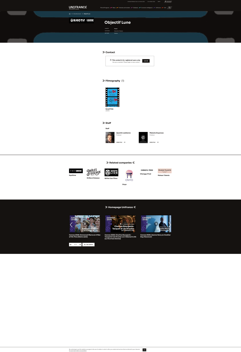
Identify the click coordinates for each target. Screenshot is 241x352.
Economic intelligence (147, 7)
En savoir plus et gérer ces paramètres (78, 350)
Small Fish (109, 109)
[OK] (144, 349)
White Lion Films (111, 178)
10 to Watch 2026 (151, 1)
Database (135, 7)
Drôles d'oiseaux (93, 178)
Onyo (124, 184)
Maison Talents (163, 175)
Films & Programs (104, 7)
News (114, 7)
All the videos (88, 244)
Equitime (72, 175)
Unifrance (158, 7)
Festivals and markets (124, 7)
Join (165, 7)
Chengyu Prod (145, 174)
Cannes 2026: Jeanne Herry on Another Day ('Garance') (120, 236)
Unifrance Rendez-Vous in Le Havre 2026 (136, 1)
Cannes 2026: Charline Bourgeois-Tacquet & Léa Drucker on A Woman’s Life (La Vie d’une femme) (85, 237)
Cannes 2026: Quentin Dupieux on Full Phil (155, 236)
